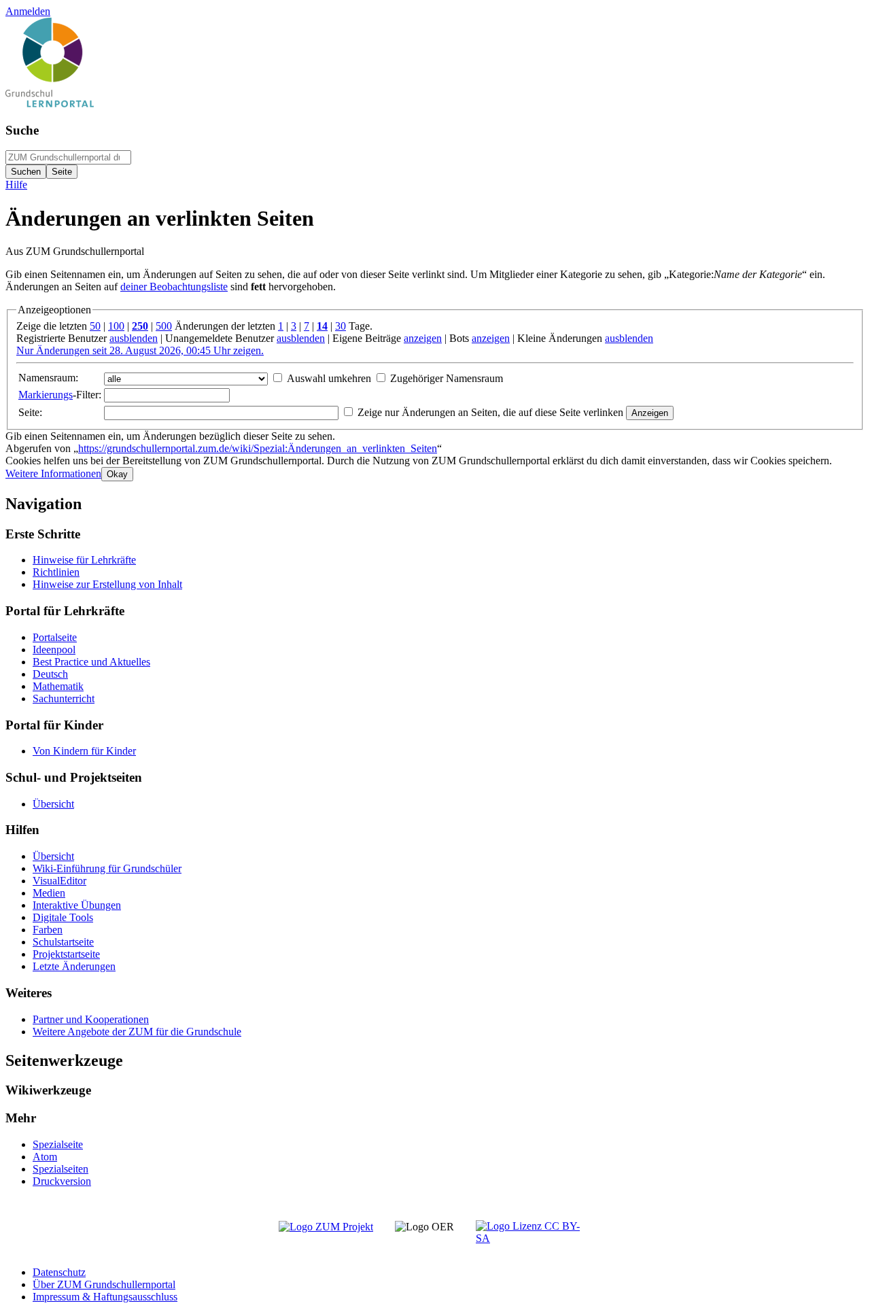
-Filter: (59, 394)
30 (340, 326)
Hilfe (16, 184)
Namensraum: (48, 377)
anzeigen (423, 338)
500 (164, 326)
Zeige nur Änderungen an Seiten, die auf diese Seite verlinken (490, 412)
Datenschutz (59, 1272)
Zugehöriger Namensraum (446, 378)
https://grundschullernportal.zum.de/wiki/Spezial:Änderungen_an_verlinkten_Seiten (257, 448)
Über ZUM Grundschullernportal (104, 1284)
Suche (22, 130)
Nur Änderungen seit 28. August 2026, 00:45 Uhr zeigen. (140, 350)
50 (95, 326)
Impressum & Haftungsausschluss (105, 1296)
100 (116, 326)
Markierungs (45, 394)
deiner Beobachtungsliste (174, 286)
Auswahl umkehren (329, 378)
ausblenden (133, 338)
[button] (53, 473)
